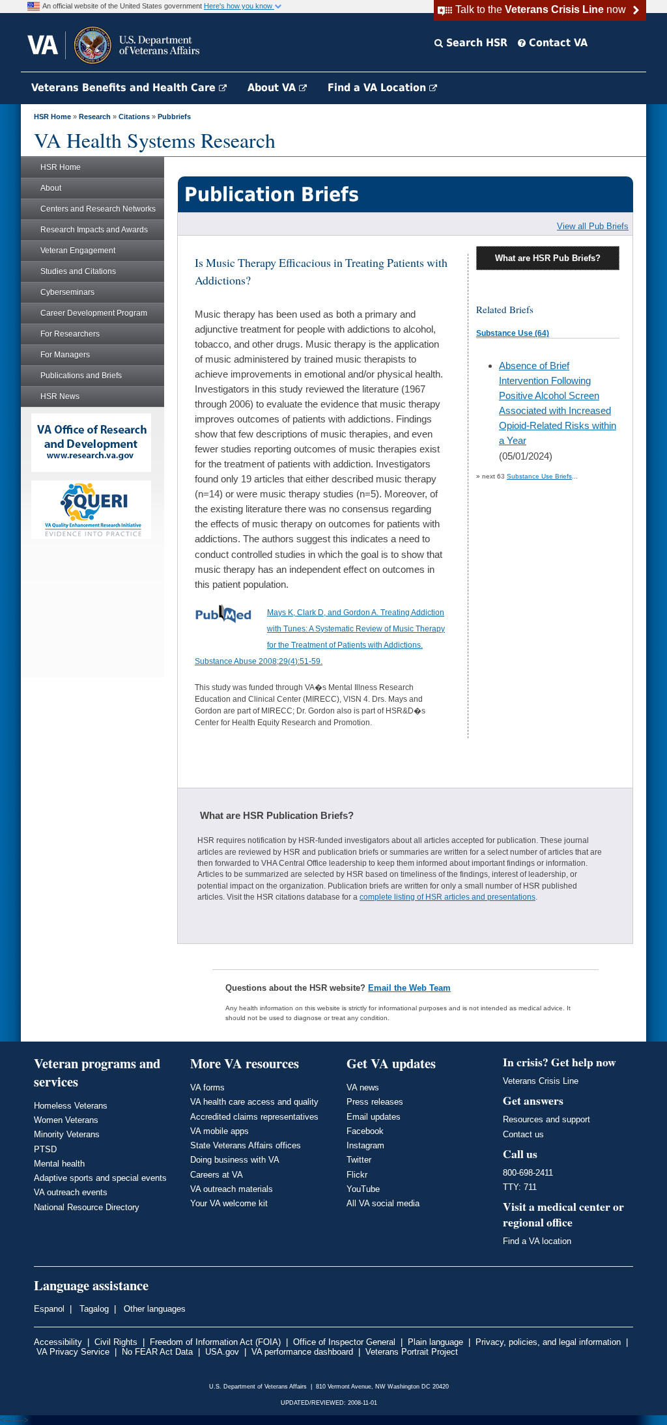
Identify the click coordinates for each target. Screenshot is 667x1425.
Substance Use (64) (512, 333)
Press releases (375, 1102)
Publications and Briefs (81, 375)
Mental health (59, 1164)
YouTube (363, 1189)
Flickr (357, 1175)
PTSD (45, 1149)
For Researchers (70, 334)
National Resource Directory (86, 1207)
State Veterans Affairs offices (245, 1145)
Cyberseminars (67, 292)
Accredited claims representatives (254, 1117)
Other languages (153, 1309)
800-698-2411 (528, 1173)
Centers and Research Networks (98, 209)
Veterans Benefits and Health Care (125, 87)
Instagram (365, 1145)
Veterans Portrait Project (411, 1352)
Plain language (435, 1342)
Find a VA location (537, 1241)
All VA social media (383, 1203)
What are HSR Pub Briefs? (548, 258)
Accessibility (58, 1342)
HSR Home (52, 116)
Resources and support (546, 1119)
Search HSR (475, 42)
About (50, 188)
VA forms (207, 1087)
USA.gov (222, 1352)
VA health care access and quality (254, 1102)
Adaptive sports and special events (100, 1178)
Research (95, 116)
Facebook (365, 1131)
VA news (363, 1087)
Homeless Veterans (70, 1106)
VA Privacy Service (72, 1352)
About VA (273, 87)
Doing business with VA (234, 1160)
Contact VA (557, 42)
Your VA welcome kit (229, 1203)
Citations (134, 116)
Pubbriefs (174, 116)
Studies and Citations (78, 271)
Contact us (523, 1134)
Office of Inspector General (344, 1342)
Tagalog (93, 1309)
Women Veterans (66, 1120)
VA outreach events (70, 1192)
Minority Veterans (67, 1134)
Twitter (359, 1160)
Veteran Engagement (77, 250)
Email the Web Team (409, 988)
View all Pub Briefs (593, 226)
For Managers (65, 354)
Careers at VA (216, 1175)
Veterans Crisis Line (540, 1081)
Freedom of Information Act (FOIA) (215, 1342)
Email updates (374, 1117)
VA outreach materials (231, 1189)
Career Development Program (93, 313)
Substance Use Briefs (539, 476)
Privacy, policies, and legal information (548, 1342)
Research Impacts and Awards (94, 229)
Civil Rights (115, 1342)
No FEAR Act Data (157, 1352)
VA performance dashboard (302, 1352)
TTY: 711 (520, 1187)
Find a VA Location (378, 87)
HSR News (59, 396)
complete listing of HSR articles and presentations (447, 897)
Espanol (49, 1309)
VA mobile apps (219, 1131)
